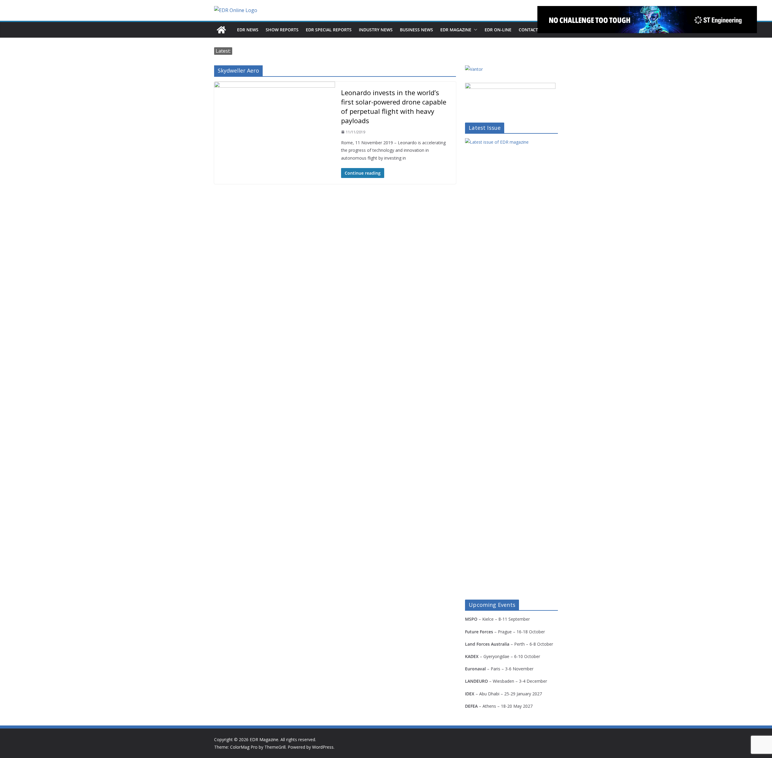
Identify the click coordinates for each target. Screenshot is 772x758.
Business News (416, 30)
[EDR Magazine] (221, 30)
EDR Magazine (455, 30)
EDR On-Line (498, 30)
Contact (528, 30)
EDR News (247, 30)
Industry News (376, 30)
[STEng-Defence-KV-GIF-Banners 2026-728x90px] (647, 19)
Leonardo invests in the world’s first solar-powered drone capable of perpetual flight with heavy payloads (393, 106)
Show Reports (282, 30)
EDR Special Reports (329, 30)
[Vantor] (474, 69)
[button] (474, 30)
